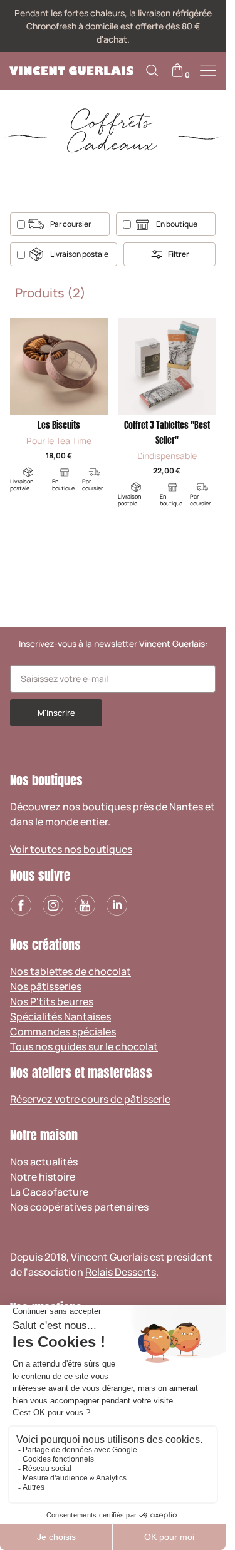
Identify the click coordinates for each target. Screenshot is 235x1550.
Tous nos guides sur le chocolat (84, 1046)
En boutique (176, 224)
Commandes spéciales (63, 1031)
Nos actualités (44, 1162)
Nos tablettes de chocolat (70, 971)
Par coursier (70, 224)
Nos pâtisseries (45, 986)
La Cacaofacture (49, 1192)
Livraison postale (79, 254)
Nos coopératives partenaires (79, 1207)
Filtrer (178, 254)
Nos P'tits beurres (51, 1001)
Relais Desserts (120, 1272)
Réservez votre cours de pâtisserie (90, 1099)
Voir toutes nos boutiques (71, 849)
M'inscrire (56, 712)
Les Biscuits (59, 425)
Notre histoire (42, 1177)
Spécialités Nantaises (60, 1016)
